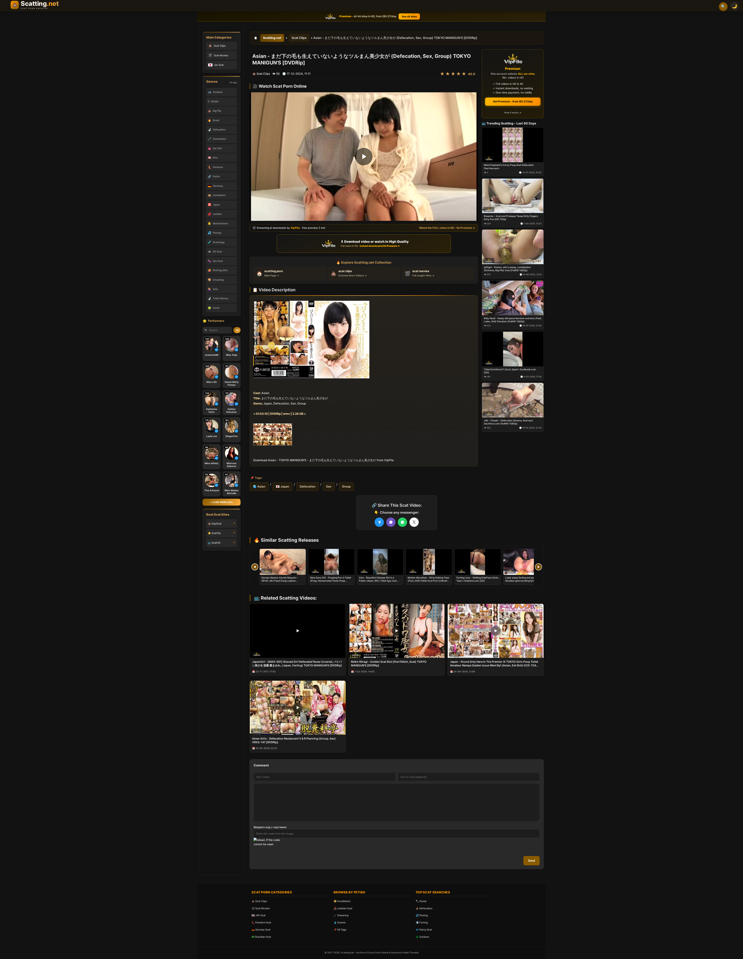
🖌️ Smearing (341, 915)
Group (346, 486)
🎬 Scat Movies (261, 908)
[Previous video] (254, 566)
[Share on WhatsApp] (402, 522)
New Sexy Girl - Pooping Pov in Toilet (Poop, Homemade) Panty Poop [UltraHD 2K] (330, 580)
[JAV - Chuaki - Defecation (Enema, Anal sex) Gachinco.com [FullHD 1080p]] (513, 400)
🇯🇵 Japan (282, 486)
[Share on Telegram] (379, 522)
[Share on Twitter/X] (414, 522)
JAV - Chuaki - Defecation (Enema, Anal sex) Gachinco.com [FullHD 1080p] (508, 422)
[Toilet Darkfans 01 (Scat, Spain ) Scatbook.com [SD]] (513, 349)
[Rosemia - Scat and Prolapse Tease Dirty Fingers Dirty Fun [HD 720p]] (513, 195)
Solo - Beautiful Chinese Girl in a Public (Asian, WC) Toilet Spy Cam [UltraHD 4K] (378, 580)
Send (531, 860)
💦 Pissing (422, 915)
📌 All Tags (340, 929)
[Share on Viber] (390, 522)
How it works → (512, 112)
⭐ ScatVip (214, 533)
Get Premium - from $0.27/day (513, 101)
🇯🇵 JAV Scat (259, 915)
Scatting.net (272, 38)
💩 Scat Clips (259, 901)
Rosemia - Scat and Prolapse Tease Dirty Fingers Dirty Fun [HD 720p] (511, 218)
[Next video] (538, 566)
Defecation (307, 486)
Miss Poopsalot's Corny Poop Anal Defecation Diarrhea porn (509, 167)
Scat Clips (299, 38)
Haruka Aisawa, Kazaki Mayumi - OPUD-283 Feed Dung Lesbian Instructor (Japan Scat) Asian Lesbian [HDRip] (282, 582)
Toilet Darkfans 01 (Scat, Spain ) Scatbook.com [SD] (510, 371)
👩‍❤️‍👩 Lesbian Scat (343, 908)
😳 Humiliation (342, 901)
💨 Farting (422, 922)
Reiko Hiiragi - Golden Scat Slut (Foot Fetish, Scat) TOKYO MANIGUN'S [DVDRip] (388, 663)
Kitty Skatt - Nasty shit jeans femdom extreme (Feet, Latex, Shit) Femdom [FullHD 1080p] (513, 320)
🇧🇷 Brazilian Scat (261, 936)
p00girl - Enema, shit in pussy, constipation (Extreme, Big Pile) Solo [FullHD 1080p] (507, 269)
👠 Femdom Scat (261, 922)
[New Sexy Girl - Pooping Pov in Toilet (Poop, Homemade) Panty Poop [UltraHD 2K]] (331, 562)
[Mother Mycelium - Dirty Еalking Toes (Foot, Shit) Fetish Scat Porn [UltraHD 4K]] (429, 562)
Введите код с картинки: (270, 827)
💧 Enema (339, 922)
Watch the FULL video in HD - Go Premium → (447, 227)
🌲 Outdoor (422, 936)
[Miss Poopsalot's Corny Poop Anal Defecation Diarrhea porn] (513, 144)
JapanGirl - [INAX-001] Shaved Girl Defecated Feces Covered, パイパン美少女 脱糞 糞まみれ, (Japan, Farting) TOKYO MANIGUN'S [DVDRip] (297, 663)
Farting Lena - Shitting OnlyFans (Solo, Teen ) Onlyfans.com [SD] (477, 579)
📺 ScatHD (214, 542)
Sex (328, 486)
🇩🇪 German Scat (261, 929)
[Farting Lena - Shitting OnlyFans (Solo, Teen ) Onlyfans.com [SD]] (478, 562)
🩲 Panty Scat (424, 929)
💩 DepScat (215, 523)
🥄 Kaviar (421, 901)
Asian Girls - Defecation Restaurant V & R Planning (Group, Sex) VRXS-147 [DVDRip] (294, 740)
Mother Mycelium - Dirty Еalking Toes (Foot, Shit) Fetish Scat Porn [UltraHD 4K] (428, 580)
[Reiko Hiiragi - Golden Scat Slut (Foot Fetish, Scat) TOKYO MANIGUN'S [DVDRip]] (396, 631)
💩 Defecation (424, 908)
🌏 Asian (259, 486)
